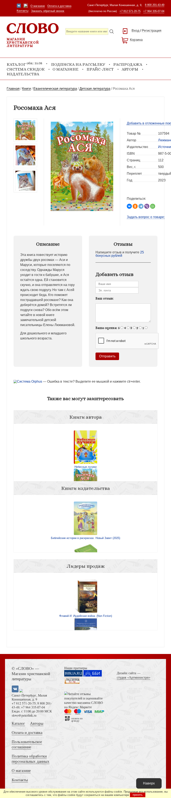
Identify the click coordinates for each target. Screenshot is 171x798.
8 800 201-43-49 (154, 4)
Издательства (23, 74)
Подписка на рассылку (78, 64)
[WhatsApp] (152, 206)
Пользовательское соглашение (27, 744)
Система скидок (26, 69)
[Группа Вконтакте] (19, 6)
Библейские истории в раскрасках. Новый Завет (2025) (85, 538)
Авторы (130, 69)
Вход (135, 30)
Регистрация (151, 30)
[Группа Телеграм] (26, 6)
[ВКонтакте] (129, 206)
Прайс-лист (100, 69)
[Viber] (146, 206)
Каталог (18, 723)
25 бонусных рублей (120, 253)
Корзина (136, 40)
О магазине (37, 6)
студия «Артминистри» (133, 677)
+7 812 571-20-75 (130, 11)
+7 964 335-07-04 (153, 11)
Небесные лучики (85, 466)
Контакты (22, 10)
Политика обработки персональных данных (30, 758)
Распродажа (127, 64)
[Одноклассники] (135, 206)
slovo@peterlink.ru (24, 715)
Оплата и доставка (59, 6)
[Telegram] (140, 206)
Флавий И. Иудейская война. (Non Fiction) (85, 615)
